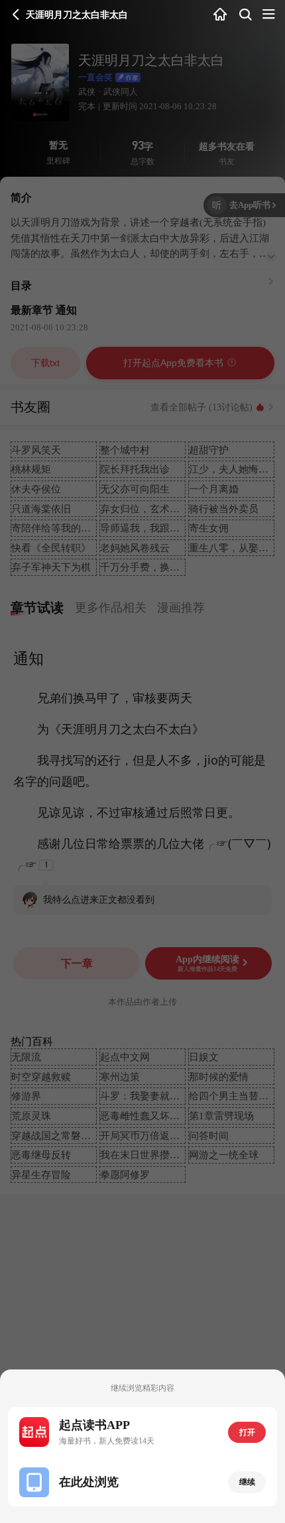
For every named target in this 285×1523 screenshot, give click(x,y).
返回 (16, 15)
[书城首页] (220, 15)
